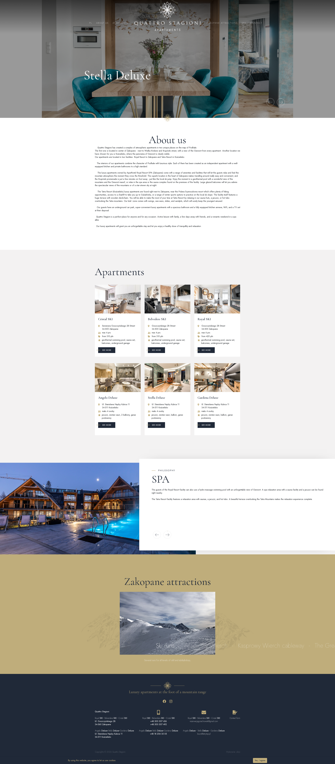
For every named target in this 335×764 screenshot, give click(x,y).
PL (90, 22)
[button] (270, 102)
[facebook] (164, 701)
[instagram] (171, 701)
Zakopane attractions (222, 22)
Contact (256, 22)
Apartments (120, 22)
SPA (244, 22)
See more (106, 350)
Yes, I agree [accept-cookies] (260, 760)
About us (102, 22)
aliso (238, 751)
